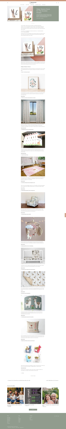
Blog (30, 418)
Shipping (19, 418)
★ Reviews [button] (65, 215)
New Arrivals (8, 418)
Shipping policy (22, 427)
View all (33, 409)
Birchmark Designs (11, 426)
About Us (31, 417)
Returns (19, 419)
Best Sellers (8, 417)
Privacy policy (13, 427)
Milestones (8, 419)
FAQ (18, 417)
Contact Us (31, 419)
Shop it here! (23, 244)
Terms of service (17, 427)
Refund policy (9, 427)
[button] (7, 2)
